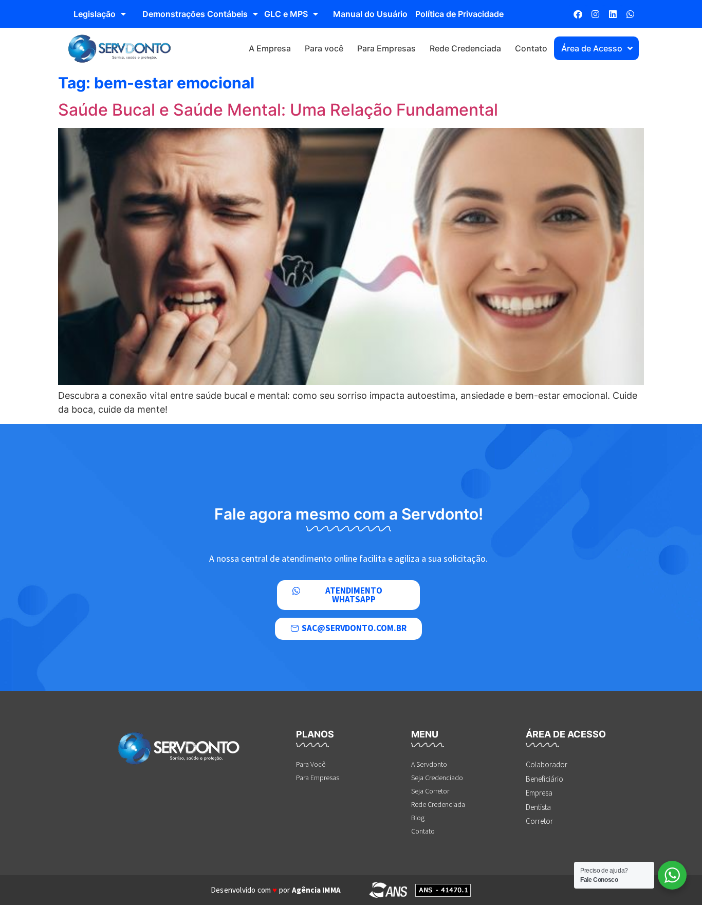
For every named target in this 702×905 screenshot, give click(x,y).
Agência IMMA (316, 890)
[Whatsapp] (630, 14)
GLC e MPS (286, 14)
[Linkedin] (612, 14)
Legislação (94, 14)
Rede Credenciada (465, 48)
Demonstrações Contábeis (195, 14)
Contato (531, 48)
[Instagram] (595, 14)
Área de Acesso (591, 48)
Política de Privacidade (459, 14)
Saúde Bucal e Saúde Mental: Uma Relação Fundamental (278, 110)
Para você (324, 48)
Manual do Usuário (370, 14)
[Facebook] (577, 14)
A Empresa (270, 48)
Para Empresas (386, 48)
